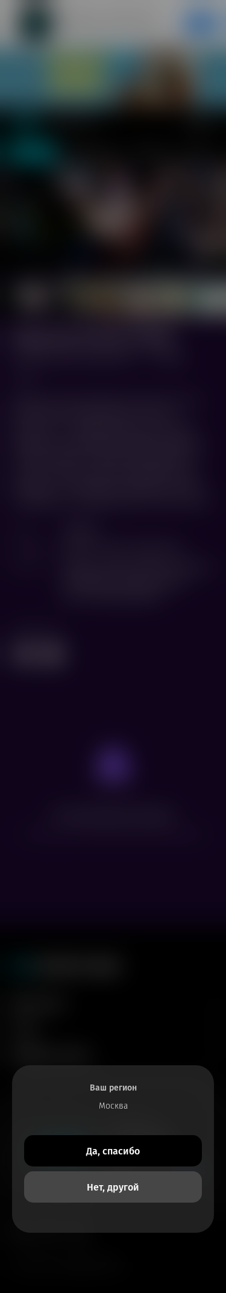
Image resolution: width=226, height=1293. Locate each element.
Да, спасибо (113, 1151)
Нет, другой (113, 1187)
